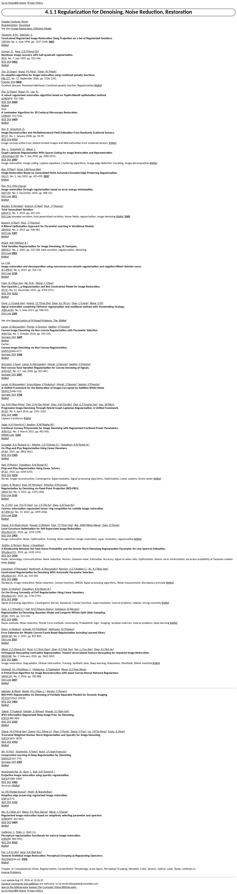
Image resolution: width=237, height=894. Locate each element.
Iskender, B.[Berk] (11, 691)
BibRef (5, 45)
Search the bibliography (14, 887)
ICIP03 (4, 839)
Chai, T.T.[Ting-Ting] (62, 525)
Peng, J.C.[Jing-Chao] (38, 649)
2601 (15, 660)
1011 (14, 196)
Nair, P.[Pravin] (9, 465)
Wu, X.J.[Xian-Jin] (11, 812)
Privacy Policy (35, 3)
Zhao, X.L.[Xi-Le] (61, 303)
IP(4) (4, 58)
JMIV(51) (6, 431)
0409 (15, 102)
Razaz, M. (23, 92)
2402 (15, 579)
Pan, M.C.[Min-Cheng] (13, 186)
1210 (14, 273)
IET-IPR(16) (7, 512)
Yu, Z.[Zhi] (7, 505)
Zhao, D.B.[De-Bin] (61, 404)
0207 (46, 176)
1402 (15, 782)
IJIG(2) (5, 176)
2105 (15, 455)
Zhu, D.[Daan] (9, 71)
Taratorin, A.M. (9, 35)
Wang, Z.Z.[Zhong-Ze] (13, 649)
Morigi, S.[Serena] (37, 327)
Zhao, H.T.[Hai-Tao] (62, 649)
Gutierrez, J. (8, 832)
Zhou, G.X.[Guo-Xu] (63, 505)
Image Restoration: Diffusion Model (31, 28)
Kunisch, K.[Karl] (34, 206)
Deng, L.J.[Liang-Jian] (13, 303)
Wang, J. (31, 149)
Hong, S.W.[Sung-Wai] (29, 169)
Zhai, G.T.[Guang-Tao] (85, 404)
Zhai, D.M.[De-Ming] (37, 404)
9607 (51, 42)
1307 (14, 233)
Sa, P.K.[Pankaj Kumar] (13, 792)
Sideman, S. (26, 35)
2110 (14, 495)
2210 (15, 475)
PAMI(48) (6, 656)
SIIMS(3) (6, 213)
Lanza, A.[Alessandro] (13, 327)
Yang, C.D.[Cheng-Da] (27, 51)
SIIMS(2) (6, 250)
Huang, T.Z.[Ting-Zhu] (39, 303)
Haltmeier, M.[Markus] (61, 629)
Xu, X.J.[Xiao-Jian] (98, 569)
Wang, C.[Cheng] (58, 812)
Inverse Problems (11, 872)
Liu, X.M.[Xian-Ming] (13, 404)
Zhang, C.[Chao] (44, 283)
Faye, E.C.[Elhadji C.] (12, 609)
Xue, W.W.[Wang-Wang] (87, 525)
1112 (15, 802)
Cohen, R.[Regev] (11, 485)
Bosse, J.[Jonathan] (33, 545)
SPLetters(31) (8, 532)
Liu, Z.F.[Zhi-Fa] (42, 505)
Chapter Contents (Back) (14, 21)
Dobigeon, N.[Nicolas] (67, 609)
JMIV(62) (6, 371)
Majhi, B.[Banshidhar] (40, 792)
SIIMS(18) (6, 636)
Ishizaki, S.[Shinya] (33, 711)
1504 (18, 435)
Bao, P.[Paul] (8, 169)
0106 (24, 859)
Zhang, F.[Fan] (78, 731)
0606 (19, 82)
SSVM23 (6, 758)
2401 (15, 701)
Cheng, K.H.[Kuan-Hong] (14, 525)
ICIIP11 (5, 799)
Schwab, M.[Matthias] (34, 629)
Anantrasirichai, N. (11, 772)
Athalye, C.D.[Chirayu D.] (45, 445)
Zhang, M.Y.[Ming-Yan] (14, 731)
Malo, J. (20, 832)
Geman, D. (7, 51)
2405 (15, 535)
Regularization (9, 25)
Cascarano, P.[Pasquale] (14, 569)
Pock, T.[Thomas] (53, 206)
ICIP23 (4, 718)
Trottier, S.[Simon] (11, 545)
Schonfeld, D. (17, 129)
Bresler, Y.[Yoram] (57, 691)
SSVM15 (6, 351)
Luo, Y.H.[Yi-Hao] (23, 505)
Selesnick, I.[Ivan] (11, 364)
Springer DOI (8, 337)
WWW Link (7, 435)
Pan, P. (5, 129)
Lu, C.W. (5, 263)
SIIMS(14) (6, 492)
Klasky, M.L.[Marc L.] (34, 691)
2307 (19, 762)
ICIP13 (4, 778)
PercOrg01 (7, 859)
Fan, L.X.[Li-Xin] (10, 852)
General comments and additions (20, 884)
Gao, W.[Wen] (106, 404)
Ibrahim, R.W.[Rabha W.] (40, 424)
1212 (15, 293)
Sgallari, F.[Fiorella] (59, 327)
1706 (19, 395)
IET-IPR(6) (6, 270)
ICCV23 (5, 698)
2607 (14, 680)
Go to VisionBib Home (13, 3)
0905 (14, 253)
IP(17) (4, 136)
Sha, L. (5, 149)
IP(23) (4, 411)
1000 (127, 216)
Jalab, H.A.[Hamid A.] (13, 424)
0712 (15, 139)
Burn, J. (27, 772)
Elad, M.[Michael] (32, 485)
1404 (15, 415)
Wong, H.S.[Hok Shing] (73, 669)
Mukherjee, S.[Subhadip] (46, 669)
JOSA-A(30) (7, 310)
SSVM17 (6, 391)
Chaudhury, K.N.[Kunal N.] (75, 445)
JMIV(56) (6, 334)
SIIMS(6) (6, 230)
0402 (15, 62)
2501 (15, 619)
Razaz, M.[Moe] (27, 71)
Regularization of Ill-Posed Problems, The (34, 320)
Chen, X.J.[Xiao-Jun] (12, 283)
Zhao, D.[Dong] (110, 525)
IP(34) (4, 616)
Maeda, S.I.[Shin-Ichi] (57, 711)
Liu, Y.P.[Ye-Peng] (97, 731)
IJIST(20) (6, 193)
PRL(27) (5, 78)
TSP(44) (5, 42)
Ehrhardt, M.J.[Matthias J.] (16, 669)
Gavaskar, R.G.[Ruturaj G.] (15, 445)
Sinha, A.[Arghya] (11, 589)
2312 (15, 722)
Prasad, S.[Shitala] (40, 525)
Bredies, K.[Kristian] (12, 206)
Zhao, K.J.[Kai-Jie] (104, 649)
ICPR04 (5, 98)
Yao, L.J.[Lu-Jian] (83, 649)
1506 (19, 354)
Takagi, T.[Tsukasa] (11, 711)
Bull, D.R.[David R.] (43, 772)
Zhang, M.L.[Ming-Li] (40, 731)
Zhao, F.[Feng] (61, 731)
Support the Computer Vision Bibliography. (53, 887)
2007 (15, 159)
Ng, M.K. (29, 283)
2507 (14, 639)
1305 (14, 313)
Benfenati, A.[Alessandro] (43, 569)
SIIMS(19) (6, 676)
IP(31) (4, 472)
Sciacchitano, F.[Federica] (41, 384)
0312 (15, 842)
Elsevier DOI (8, 82)
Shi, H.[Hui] (7, 751)
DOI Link (6, 196)
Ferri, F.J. (31, 832)
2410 (15, 556)
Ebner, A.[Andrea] (11, 629)
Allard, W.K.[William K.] (14, 243)
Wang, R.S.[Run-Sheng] (35, 812)
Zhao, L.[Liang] (80, 303)
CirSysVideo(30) (10, 156)
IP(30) (4, 451)
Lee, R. (34, 92)
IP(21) (4, 290)
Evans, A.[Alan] (116, 731)
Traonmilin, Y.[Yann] (26, 751)
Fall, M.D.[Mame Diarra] (39, 609)
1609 (19, 337)
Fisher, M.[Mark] (47, 71)
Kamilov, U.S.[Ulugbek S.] (73, 569)
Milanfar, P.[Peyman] (55, 485)
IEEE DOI (6, 62)
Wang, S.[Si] (96, 303)
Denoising (24, 25)
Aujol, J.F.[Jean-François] (52, 751)
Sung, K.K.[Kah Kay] (31, 852)
